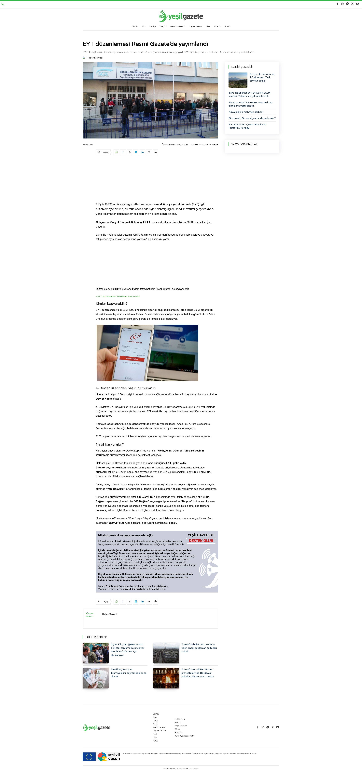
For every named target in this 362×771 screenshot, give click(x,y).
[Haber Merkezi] (84, 57)
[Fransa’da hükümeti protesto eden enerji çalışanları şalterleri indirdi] (166, 653)
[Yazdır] (155, 152)
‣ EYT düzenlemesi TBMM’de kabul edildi (118, 296)
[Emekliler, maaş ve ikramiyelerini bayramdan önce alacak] (96, 678)
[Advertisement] (157, 179)
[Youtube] (357, 4)
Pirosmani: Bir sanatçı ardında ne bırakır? (252, 118)
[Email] (149, 152)
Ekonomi (194, 144)
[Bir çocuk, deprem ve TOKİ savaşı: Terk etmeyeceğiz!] (238, 80)
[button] (3, 4)
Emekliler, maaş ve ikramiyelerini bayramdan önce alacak (128, 673)
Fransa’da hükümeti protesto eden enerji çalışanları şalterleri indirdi (199, 648)
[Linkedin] (142, 152)
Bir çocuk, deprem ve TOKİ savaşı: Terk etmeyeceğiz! (262, 77)
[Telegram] (347, 4)
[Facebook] (337, 4)
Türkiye (205, 144)
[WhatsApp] (116, 152)
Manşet (215, 144)
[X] (352, 4)
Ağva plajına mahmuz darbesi (246, 111)
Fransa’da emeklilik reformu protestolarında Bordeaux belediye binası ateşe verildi (197, 673)
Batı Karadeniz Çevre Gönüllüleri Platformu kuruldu (247, 126)
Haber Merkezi (95, 57)
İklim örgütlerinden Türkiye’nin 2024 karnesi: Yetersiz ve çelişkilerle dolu (249, 94)
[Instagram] (342, 4)
